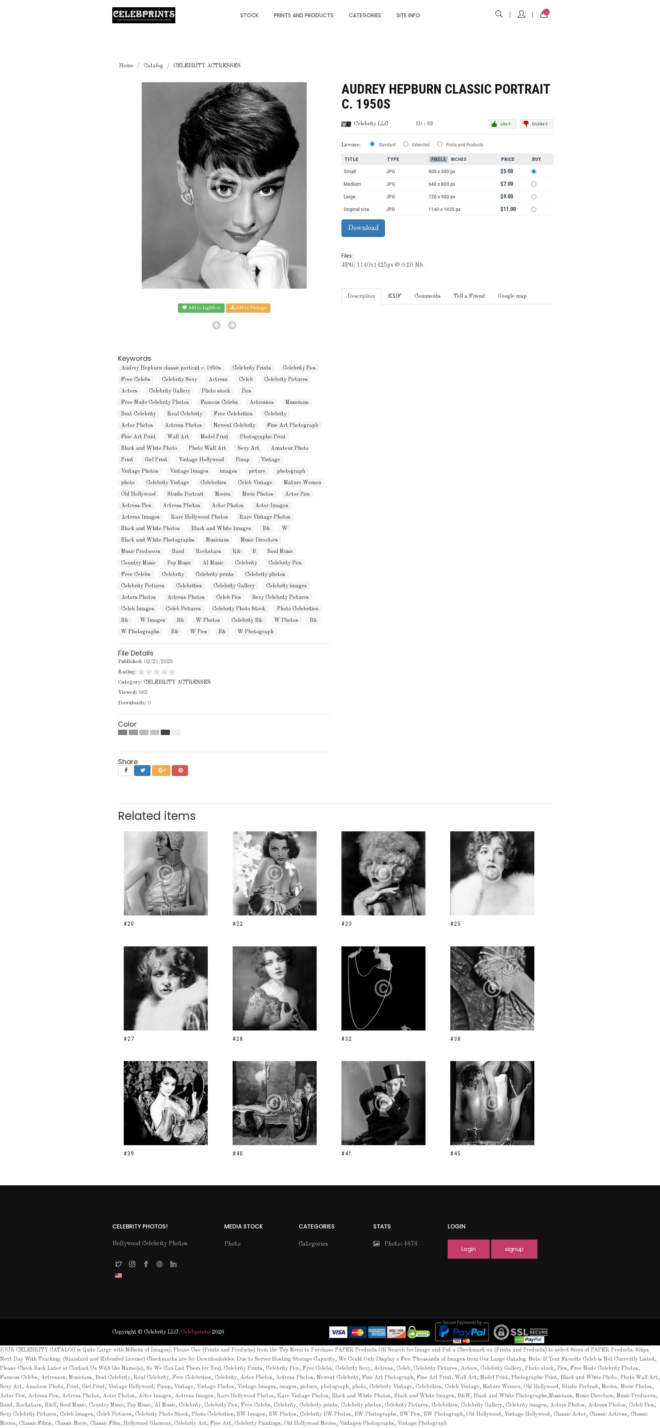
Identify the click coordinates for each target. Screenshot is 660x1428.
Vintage (270, 459)
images (228, 471)
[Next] (232, 325)
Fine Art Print (138, 437)
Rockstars (208, 551)
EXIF (394, 296)
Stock (249, 15)
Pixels (438, 159)
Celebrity (275, 414)
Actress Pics (136, 505)
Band (178, 551)
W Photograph (255, 631)
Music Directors (259, 540)
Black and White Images (221, 528)
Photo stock (216, 391)
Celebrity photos (265, 574)
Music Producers (140, 551)
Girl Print (156, 459)
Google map (512, 296)
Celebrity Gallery (169, 391)
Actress (218, 379)
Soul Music (280, 551)
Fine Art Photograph (292, 425)
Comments (427, 296)
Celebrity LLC (371, 124)
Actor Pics (297, 494)
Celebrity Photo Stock (238, 609)
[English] (118, 1275)
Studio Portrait (185, 494)
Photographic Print (263, 437)
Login (468, 1249)
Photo (232, 1244)
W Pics (198, 631)
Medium (352, 184)
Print (127, 459)
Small (350, 171)
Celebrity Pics (299, 368)
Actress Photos (183, 425)
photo (128, 482)
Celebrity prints (215, 574)
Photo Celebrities (298, 609)
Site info (408, 15)
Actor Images (271, 505)
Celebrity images (286, 586)
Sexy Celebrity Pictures (280, 597)
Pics (246, 391)
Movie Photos (257, 494)
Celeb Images (137, 609)
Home (126, 65)
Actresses (261, 402)
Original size (356, 209)
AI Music (212, 563)
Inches (458, 159)
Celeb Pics (228, 597)
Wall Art (178, 437)
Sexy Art (248, 448)
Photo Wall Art (207, 448)
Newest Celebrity (235, 425)
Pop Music (179, 563)
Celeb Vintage (255, 482)
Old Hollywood (138, 494)
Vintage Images (189, 471)
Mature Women (302, 482)
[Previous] (216, 325)
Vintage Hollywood (201, 459)
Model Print (214, 437)
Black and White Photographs (157, 540)
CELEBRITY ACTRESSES (207, 65)
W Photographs (140, 631)
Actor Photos (137, 425)
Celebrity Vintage (167, 482)
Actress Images (140, 517)
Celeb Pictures (183, 609)
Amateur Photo (290, 448)
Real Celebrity (184, 414)
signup (514, 1249)
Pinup (242, 459)
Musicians (297, 402)
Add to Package (250, 308)
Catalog (153, 65)
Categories (365, 15)
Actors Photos (138, 597)
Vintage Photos (140, 471)
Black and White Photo (149, 448)
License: (351, 145)
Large (350, 197)
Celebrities (213, 482)
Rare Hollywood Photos (199, 517)
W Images (152, 620)
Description (361, 296)
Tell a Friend (469, 296)
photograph (291, 471)
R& (237, 551)
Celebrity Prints (252, 368)
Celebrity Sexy (179, 379)
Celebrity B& (247, 620)
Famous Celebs (219, 402)
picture (257, 471)
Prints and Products (303, 15)
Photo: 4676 (398, 1244)
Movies (223, 494)
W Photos (208, 620)
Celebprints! (195, 1332)
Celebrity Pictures (286, 379)
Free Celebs (135, 379)
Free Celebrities (233, 414)
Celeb (246, 379)
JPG (390, 171)
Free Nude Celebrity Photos (155, 402)
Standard (387, 145)
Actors (129, 391)
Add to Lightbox (203, 308)
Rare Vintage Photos (265, 517)
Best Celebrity (138, 414)
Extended (421, 145)
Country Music (138, 563)
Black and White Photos (150, 528)
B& (266, 528)
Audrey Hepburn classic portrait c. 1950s (171, 368)
